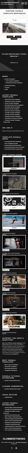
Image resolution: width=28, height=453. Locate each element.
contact (7, 87)
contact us (15, 354)
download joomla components (14, 149)
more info (18, 36)
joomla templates (10, 79)
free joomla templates (12, 81)
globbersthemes (10, 3)
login (6, 89)
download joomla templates (14, 82)
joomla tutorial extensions (12, 380)
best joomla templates (11, 364)
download (14, 38)
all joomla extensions (11, 368)
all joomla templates (11, 366)
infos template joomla (11, 143)
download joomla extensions (13, 145)
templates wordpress (11, 370)
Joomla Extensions (10, 85)
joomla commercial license (13, 389)
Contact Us (14, 62)
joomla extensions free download (14, 147)
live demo (10, 36)
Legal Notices (8, 397)
